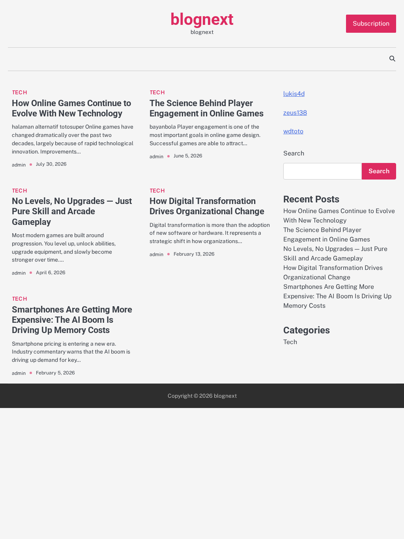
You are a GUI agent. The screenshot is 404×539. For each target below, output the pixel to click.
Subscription (371, 23)
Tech (19, 92)
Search (293, 153)
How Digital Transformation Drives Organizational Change (207, 206)
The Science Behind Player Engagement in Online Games (207, 108)
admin (19, 165)
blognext (202, 19)
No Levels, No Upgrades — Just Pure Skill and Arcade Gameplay (72, 211)
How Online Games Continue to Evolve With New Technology (71, 108)
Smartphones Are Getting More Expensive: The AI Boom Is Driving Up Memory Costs (72, 320)
